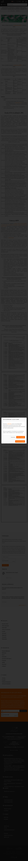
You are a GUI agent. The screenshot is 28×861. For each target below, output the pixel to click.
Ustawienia (13, 437)
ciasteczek (9, 423)
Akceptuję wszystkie (20, 441)
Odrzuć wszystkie (20, 437)
